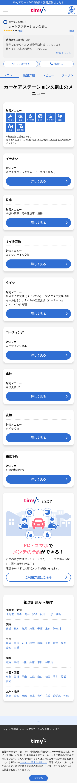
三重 (16, 647)
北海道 (10, 614)
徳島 (47, 676)
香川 (55, 676)
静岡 (63, 643)
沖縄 (66, 695)
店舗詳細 (29, 75)
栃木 (16, 628)
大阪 (24, 662)
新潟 (8, 643)
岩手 (27, 614)
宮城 (34, 614)
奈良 (40, 662)
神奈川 (57, 628)
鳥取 (8, 676)
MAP (72, 30)
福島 (58, 614)
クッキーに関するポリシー (33, 762)
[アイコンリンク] (10, 117)
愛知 (8, 647)
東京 (47, 628)
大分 (40, 695)
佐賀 (16, 695)
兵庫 (32, 662)
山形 (50, 614)
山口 (40, 676)
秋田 (42, 614)
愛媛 (63, 676)
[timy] (38, 6)
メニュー (10, 75)
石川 (24, 643)
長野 (47, 643)
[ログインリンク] (72, 10)
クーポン (67, 75)
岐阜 (55, 643)
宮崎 (47, 695)
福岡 (8, 695)
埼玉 (32, 628)
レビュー (48, 75)
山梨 (40, 643)
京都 (16, 662)
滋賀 (8, 662)
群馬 (24, 628)
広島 (32, 676)
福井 (32, 643)
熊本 (32, 695)
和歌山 (49, 662)
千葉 (40, 628)
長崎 (24, 695)
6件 (20, 30)
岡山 (24, 676)
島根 (16, 676)
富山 (16, 643)
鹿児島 (57, 695)
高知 (8, 681)
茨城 (8, 628)
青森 (19, 614)
